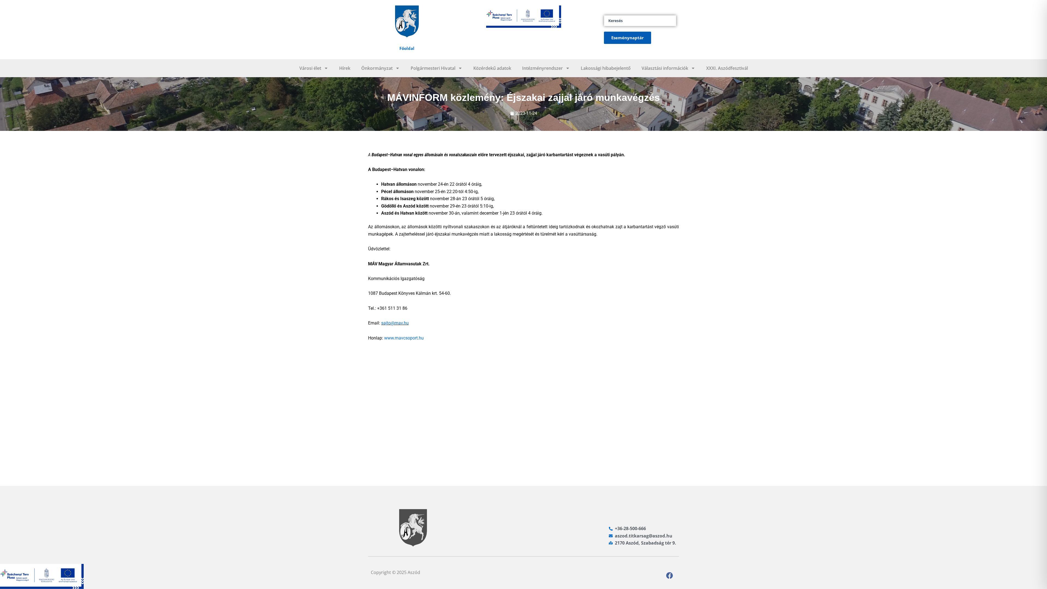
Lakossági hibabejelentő (606, 68)
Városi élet (310, 68)
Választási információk (665, 68)
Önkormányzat (377, 68)
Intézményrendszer (542, 68)
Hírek (344, 68)
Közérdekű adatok (492, 68)
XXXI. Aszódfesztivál (727, 68)
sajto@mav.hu (395, 323)
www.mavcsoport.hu (404, 338)
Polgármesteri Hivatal (433, 68)
